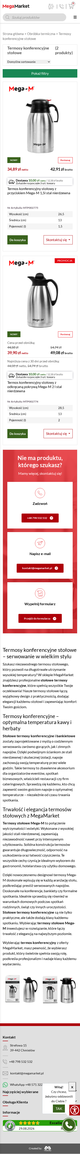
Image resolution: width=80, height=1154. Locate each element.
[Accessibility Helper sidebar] (74, 1110)
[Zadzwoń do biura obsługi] (61, 6)
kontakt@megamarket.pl (37, 568)
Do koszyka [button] (18, 240)
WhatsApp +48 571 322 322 (29, 1085)
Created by (35, 1148)
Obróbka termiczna (41, 34)
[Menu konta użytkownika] (51, 6)
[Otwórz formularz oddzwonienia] (69, 1125)
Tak (59, 1108)
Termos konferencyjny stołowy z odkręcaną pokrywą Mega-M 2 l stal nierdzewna (34, 386)
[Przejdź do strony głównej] (16, 6)
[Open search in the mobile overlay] (34, 17)
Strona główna (13, 34)
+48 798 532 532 (37, 518)
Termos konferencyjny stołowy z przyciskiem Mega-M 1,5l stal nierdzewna (38, 190)
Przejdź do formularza (37, 618)
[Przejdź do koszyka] (70, 6)
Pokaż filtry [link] (40, 73)
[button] (58, 239)
